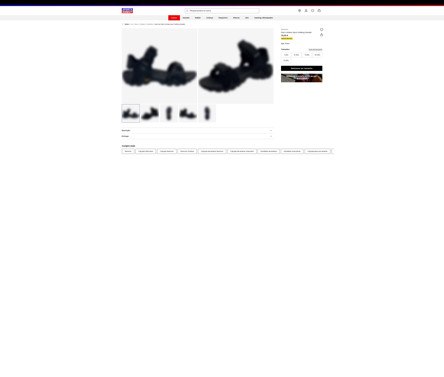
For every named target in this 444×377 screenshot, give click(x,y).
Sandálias (150, 24)
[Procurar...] (187, 10)
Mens (136, 24)
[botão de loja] (299, 10)
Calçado (142, 24)
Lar (132, 24)
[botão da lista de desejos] (312, 10)
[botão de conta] (306, 10)
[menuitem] (174, 17)
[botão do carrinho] (319, 10)
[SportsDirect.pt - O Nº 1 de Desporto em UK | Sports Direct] (127, 10)
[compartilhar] (321, 34)
